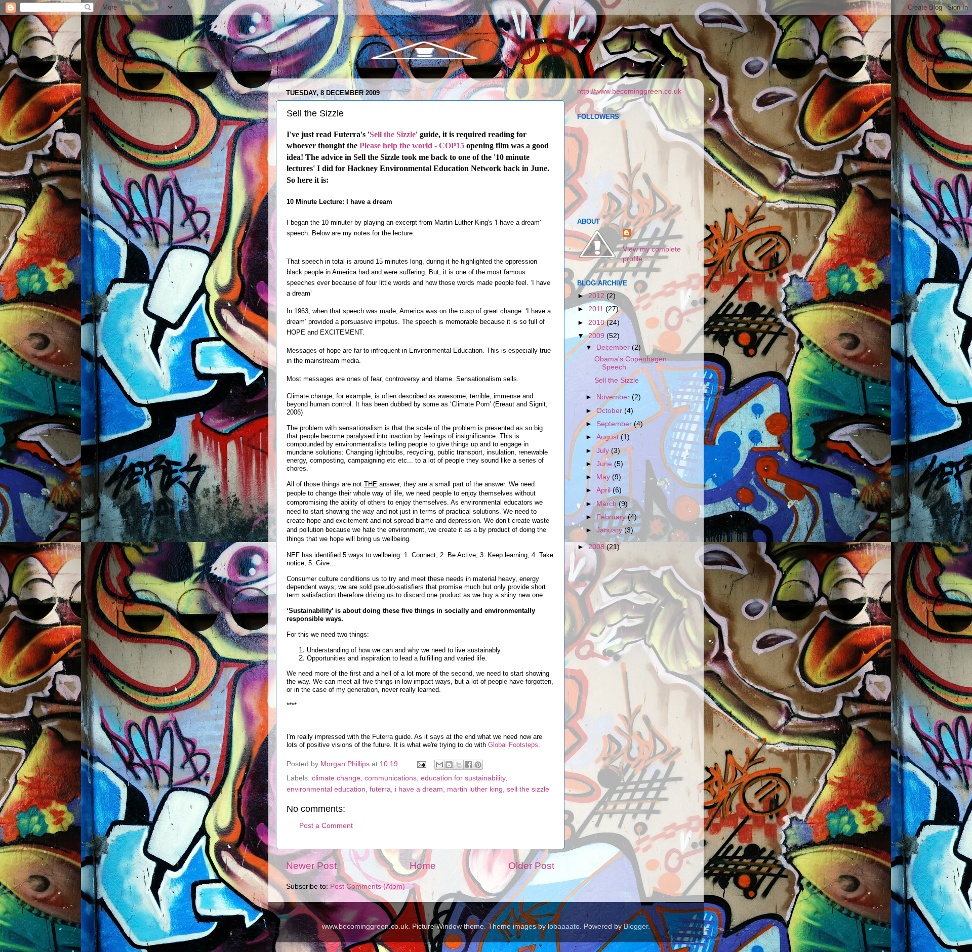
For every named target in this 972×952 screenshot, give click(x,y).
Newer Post (311, 865)
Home (423, 865)
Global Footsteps (513, 745)
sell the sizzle (528, 789)
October (610, 411)
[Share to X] (459, 765)
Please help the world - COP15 (411, 145)
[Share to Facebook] (468, 765)
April (604, 490)
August (608, 437)
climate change (336, 778)
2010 (597, 322)
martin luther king (475, 789)
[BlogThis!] (449, 765)
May (604, 477)
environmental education (326, 789)
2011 (596, 309)
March (607, 504)
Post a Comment (326, 826)
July (603, 450)
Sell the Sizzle (393, 134)
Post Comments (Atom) (367, 886)
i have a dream (419, 789)
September (615, 424)
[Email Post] (421, 764)
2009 (597, 336)
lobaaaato (564, 926)
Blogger (636, 926)
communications (390, 778)
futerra (380, 789)
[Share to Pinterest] (478, 765)
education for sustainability (463, 778)
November (614, 397)
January (610, 530)
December (614, 347)
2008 (597, 547)
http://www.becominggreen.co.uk (629, 91)
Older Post (531, 865)
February (612, 517)
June (605, 464)
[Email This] (439, 765)
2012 (597, 296)
